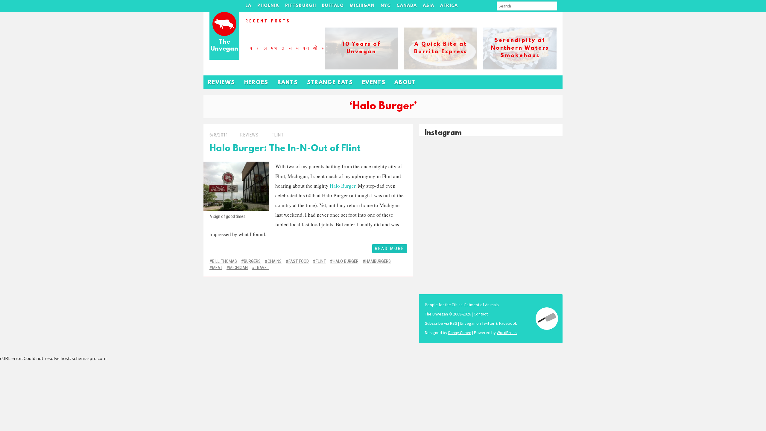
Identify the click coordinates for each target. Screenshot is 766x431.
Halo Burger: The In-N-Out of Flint (285, 149)
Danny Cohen (459, 332)
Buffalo (333, 5)
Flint (277, 135)
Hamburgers (378, 261)
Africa (449, 5)
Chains (275, 261)
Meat (217, 267)
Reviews (221, 83)
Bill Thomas (224, 261)
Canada (406, 5)
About (405, 83)
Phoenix (268, 5)
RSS (453, 323)
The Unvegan (224, 46)
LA (248, 5)
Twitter (488, 323)
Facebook (508, 323)
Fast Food (298, 261)
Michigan (362, 5)
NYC (386, 5)
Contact (481, 314)
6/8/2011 (218, 135)
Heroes (256, 83)
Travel (262, 267)
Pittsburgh (300, 5)
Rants (287, 83)
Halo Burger (342, 185)
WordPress (507, 332)
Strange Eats (330, 83)
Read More (389, 248)
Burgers (252, 261)
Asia (428, 5)
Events (373, 83)
